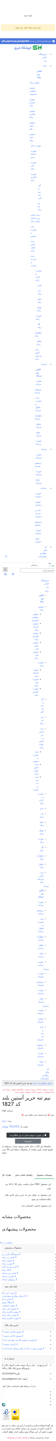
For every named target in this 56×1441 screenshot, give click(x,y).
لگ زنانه (40, 326)
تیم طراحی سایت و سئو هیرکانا (18, 1438)
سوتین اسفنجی (9, 1305)
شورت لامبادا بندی (33, 153)
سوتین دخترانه (38, 503)
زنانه (46, 65)
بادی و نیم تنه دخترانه (38, 513)
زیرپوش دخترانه (38, 523)
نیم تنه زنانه (40, 206)
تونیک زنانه (39, 309)
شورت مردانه (39, 382)
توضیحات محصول (44, 1175)
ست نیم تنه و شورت (33, 261)
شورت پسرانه (39, 456)
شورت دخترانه (38, 495)
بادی (40, 285)
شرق (49, 1083)
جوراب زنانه (39, 317)
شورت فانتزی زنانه (33, 177)
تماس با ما (7, 1299)
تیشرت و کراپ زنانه (38, 275)
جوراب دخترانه (38, 532)
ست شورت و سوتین (33, 231)
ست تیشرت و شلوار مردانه (38, 404)
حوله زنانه (39, 300)
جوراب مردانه (39, 442)
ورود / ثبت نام (8, 1293)
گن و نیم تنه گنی (40, 191)
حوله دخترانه (38, 540)
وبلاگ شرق (7, 1302)
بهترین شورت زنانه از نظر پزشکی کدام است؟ (22, 1348)
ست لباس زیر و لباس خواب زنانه (35, 218)
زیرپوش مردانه (38, 391)
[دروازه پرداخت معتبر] (15, 1414)
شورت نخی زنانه (33, 165)
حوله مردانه (39, 434)
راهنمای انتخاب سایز (24, 1175)
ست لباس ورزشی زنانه (38, 354)
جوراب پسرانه (39, 473)
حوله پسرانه (39, 481)
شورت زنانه (36, 145)
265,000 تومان (10, 1126)
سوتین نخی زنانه (32, 137)
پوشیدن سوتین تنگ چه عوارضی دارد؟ (18, 1340)
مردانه (46, 364)
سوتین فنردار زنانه (32, 102)
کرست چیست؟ (9, 1344)
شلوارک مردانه (38, 417)
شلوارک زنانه (38, 334)
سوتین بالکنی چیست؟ (12, 1335)
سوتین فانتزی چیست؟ (12, 1331)
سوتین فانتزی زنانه (32, 114)
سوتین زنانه (34, 82)
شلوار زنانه (39, 342)
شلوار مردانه (39, 425)
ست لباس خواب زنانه (33, 246)
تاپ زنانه (40, 292)
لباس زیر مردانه (39, 372)
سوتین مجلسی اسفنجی (32, 90)
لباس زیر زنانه (39, 74)
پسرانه (46, 449)
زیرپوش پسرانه (38, 464)
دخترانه (46, 488)
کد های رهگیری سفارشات (46, 552)
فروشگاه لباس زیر (46, 57)
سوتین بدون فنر (32, 125)
